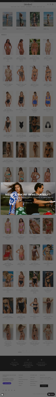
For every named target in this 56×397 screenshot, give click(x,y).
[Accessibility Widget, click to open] (2, 394)
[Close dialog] (2, 183)
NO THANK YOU (28, 202)
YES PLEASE (28, 200)
